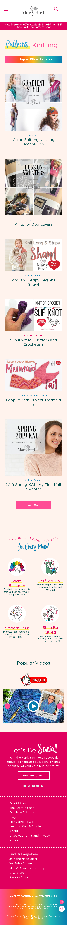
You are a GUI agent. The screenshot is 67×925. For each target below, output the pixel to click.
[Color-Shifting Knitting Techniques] (33, 130)
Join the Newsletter (23, 859)
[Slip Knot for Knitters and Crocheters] (33, 330)
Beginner (38, 275)
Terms (26, 916)
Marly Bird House (21, 822)
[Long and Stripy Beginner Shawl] (33, 270)
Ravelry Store (18, 877)
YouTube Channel (21, 863)
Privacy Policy (14, 916)
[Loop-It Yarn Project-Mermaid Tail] (33, 390)
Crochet (28, 335)
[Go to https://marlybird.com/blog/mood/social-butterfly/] (16, 577)
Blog (12, 817)
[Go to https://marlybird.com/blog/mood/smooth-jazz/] (16, 622)
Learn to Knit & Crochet (26, 826)
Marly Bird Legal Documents (45, 916)
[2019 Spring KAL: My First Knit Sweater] (33, 475)
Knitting (32, 135)
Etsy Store (16, 873)
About (13, 831)
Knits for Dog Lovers (34, 224)
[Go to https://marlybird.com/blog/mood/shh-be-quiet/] (50, 624)
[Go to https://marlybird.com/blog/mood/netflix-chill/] (50, 575)
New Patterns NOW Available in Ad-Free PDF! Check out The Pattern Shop (33, 25)
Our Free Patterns (22, 812)
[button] (33, 706)
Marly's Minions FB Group (27, 868)
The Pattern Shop (21, 808)
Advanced (38, 220)
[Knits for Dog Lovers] (33, 215)
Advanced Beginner (38, 395)
